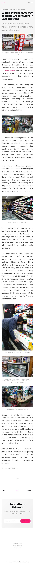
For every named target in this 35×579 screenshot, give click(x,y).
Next (4, 490)
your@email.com (17, 521)
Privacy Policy (17, 548)
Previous (29, 490)
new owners (10, 70)
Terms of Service (17, 545)
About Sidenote (18, 543)
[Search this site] (29, 2)
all (17, 490)
